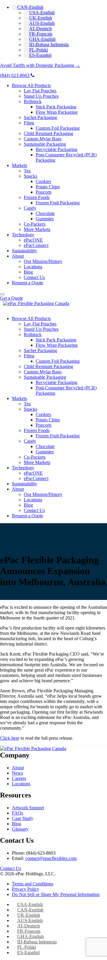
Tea (27, 170)
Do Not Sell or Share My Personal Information (56, 894)
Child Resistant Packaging (48, 133)
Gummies (45, 218)
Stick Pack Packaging (56, 106)
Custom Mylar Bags (43, 138)
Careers (19, 778)
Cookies (43, 181)
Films (29, 122)
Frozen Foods (37, 197)
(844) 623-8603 (15, 75)
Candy (30, 208)
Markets (19, 165)
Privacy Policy (25, 889)
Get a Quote (11, 298)
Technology (23, 234)
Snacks (30, 176)
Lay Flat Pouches (40, 90)
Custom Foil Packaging (58, 128)
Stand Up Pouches (41, 96)
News (17, 773)
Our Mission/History (43, 261)
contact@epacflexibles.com (51, 858)
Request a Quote (27, 282)
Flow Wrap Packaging (57, 112)
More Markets (37, 229)
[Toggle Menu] (2, 294)
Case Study (22, 818)
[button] (27, 7)
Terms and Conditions (32, 883)
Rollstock (33, 101)
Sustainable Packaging (45, 144)
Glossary (20, 828)
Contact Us (34, 277)
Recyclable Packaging (56, 149)
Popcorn (43, 192)
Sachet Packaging (40, 117)
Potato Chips (48, 186)
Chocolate (45, 213)
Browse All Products (31, 85)
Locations (33, 266)
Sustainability (24, 250)
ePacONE (33, 240)
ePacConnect (36, 245)
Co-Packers (34, 224)
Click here (9, 738)
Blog (28, 271)
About (18, 256)
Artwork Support (28, 807)
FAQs (17, 812)
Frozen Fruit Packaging (58, 202)
